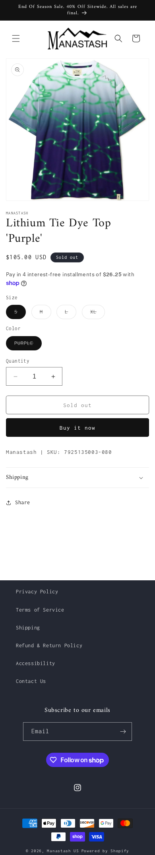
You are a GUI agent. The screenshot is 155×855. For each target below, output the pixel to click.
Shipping (28, 628)
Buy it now (77, 428)
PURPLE (28, 345)
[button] (16, 38)
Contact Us (31, 681)
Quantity (17, 360)
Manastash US (63, 851)
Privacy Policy (37, 592)
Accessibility (35, 663)
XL (97, 313)
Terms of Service (40, 610)
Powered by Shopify (105, 851)
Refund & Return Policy (49, 645)
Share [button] (22, 502)
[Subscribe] (123, 731)
